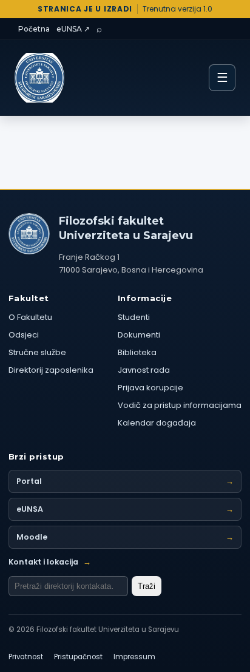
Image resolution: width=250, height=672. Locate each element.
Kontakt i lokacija (49, 562)
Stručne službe (37, 352)
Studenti (134, 317)
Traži (146, 586)
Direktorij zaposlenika (50, 370)
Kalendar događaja (157, 423)
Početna (34, 28)
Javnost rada (144, 370)
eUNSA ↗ (73, 28)
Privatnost (25, 657)
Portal (125, 481)
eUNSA (125, 509)
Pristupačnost (78, 657)
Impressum (134, 657)
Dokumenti (139, 335)
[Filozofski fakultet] (29, 233)
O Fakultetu (30, 317)
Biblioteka (137, 352)
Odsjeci (23, 335)
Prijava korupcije (150, 387)
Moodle (125, 537)
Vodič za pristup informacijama (180, 405)
